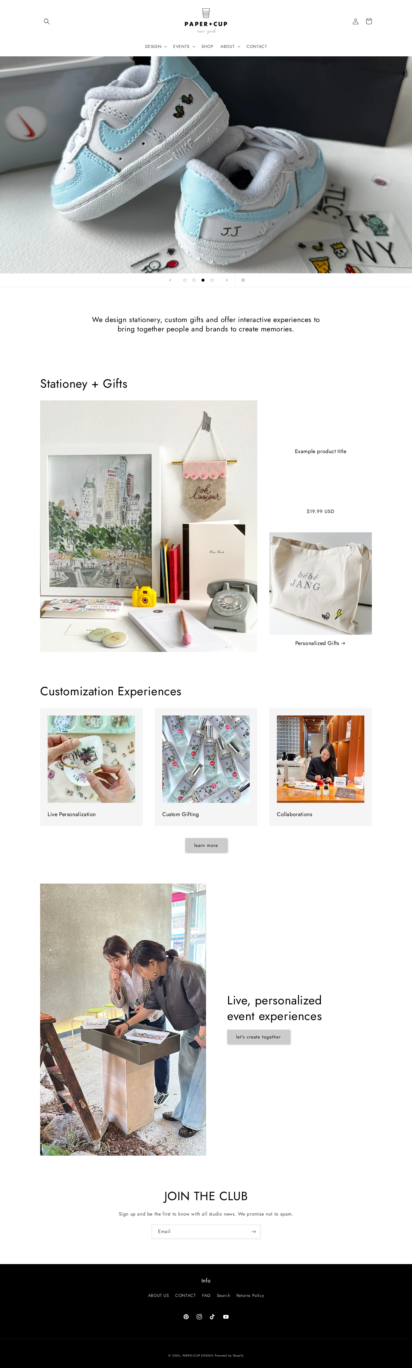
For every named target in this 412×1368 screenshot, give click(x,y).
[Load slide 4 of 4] (212, 280)
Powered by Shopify (229, 1355)
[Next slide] (226, 280)
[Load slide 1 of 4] (184, 280)
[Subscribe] (253, 1232)
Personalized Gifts (317, 643)
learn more (206, 845)
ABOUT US (158, 1295)
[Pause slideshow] (242, 280)
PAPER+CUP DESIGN (197, 1355)
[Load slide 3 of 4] (203, 280)
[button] (46, 21)
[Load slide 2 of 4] (193, 280)
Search (223, 1295)
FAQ (206, 1295)
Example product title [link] (321, 451)
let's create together (258, 1037)
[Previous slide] (170, 280)
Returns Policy (250, 1295)
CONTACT (185, 1295)
